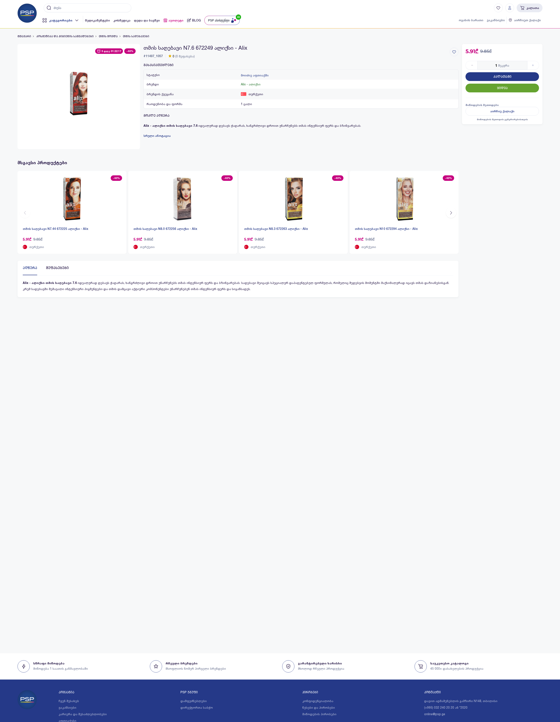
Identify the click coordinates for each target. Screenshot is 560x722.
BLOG (196, 20)
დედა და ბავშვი (147, 20)
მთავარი (24, 36)
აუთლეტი (175, 20)
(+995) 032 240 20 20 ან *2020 (445, 707)
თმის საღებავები (136, 36)
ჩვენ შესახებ (69, 701)
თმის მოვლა (108, 36)
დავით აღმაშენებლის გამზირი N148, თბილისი (460, 701)
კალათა (532, 8)
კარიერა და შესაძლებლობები (83, 714)
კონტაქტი (432, 692)
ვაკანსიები (496, 20)
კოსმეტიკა (121, 20)
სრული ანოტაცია (157, 135)
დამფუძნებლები (193, 701)
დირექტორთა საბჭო (196, 707)
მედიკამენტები (97, 20)
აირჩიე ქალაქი (502, 111)
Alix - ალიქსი (251, 84)
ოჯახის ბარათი (471, 20)
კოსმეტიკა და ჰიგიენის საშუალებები (65, 36)
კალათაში (502, 76)
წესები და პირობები (318, 707)
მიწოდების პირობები (319, 714)
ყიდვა (502, 88)
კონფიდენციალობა (317, 701)
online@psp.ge (434, 714)
